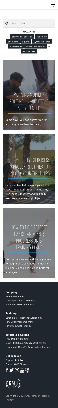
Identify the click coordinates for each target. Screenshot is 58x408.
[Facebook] (7, 371)
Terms (45, 395)
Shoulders (13, 41)
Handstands (16, 46)
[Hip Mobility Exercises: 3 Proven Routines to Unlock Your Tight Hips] (29, 169)
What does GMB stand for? (20, 304)
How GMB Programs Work (19, 321)
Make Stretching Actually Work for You (26, 342)
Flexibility (42, 36)
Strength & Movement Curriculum (24, 317)
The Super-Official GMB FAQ (21, 300)
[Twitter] (11, 371)
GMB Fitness (8, 4)
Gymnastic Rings (42, 41)
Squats (25, 41)
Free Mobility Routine (17, 338)
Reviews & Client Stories (19, 325)
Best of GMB (29, 51)
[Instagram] (17, 371)
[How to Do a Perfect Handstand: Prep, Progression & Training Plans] (29, 243)
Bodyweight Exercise (22, 36)
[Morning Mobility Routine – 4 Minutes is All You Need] (29, 95)
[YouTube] (22, 371)
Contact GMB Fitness (17, 364)
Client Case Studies (35, 46)
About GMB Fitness (16, 296)
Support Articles (14, 360)
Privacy (10, 399)
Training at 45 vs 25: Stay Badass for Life (28, 346)
